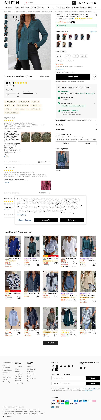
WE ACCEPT (55, 397)
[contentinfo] (75, 402)
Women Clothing (22, 11)
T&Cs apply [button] (64, 99)
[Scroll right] (95, 7)
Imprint (34, 413)
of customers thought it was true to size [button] (69, 66)
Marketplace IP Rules (8, 413)
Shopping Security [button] (66, 103)
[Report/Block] (49, 162)
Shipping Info (18, 366)
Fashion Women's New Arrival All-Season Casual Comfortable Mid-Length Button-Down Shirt (13, 258)
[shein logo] (11, 3)
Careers (5, 375)
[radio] (58, 37)
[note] (51, 256)
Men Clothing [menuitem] (60, 7)
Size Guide (18, 378)
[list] (64, 368)
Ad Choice (40, 413)
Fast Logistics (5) (24, 101)
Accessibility (26, 413)
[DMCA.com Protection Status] (57, 407)
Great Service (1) (35, 105)
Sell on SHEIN (19, 383)
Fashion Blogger (7, 370)
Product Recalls (31, 374)
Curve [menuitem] (52, 7)
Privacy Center (7, 409)
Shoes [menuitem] (68, 7)
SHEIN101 (6, 379)
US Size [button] (62, 51)
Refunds (17, 371)
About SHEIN (6, 365)
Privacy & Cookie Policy (89, 389)
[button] (91, 3)
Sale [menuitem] (22, 7)
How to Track (18, 376)
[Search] (74, 3)
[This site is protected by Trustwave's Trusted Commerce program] (52, 407)
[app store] (81, 368)
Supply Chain (6, 372)
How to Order (18, 374)
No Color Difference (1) (34, 109)
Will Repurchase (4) (10, 101)
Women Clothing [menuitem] (31, 7)
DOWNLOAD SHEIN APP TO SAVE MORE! (89, 363)
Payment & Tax (31, 369)
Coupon (29, 376)
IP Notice (18, 413)
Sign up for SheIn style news (61, 374)
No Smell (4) (35, 101)
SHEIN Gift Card (31, 378)
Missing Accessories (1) (11, 112)
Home (5, 11)
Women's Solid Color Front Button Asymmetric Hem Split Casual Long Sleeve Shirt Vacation (88, 330)
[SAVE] (94, 77)
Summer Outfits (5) (19, 109)
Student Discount (7, 377)
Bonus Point (30, 371)
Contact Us (30, 366)
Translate (6, 157)
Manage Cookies (32, 409)
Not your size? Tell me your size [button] (64, 72)
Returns (17, 369)
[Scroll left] (93, 7)
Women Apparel (12, 11)
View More (50, 342)
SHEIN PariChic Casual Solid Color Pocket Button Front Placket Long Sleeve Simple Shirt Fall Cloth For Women (88, 295)
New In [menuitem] (17, 7)
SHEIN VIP (18, 381)
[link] (83, 2)
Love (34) (8, 109)
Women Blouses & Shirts (51, 11)
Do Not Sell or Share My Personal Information (15, 411)
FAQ (28, 381)
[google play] (84, 368)
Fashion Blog (6, 382)
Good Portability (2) (22, 105)
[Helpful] (39, 162)
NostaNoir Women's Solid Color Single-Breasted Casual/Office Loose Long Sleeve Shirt (69, 330)
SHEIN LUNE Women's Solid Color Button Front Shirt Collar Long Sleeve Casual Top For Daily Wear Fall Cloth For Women (88, 260)
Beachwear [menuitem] (41, 7)
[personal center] (80, 3)
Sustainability (6, 367)
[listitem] (62, 160)
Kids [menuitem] (47, 7)
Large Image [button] (93, 31)
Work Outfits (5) (9, 105)
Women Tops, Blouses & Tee (36, 11)
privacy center (89, 390)
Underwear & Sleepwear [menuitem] (79, 7)
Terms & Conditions (34, 411)
